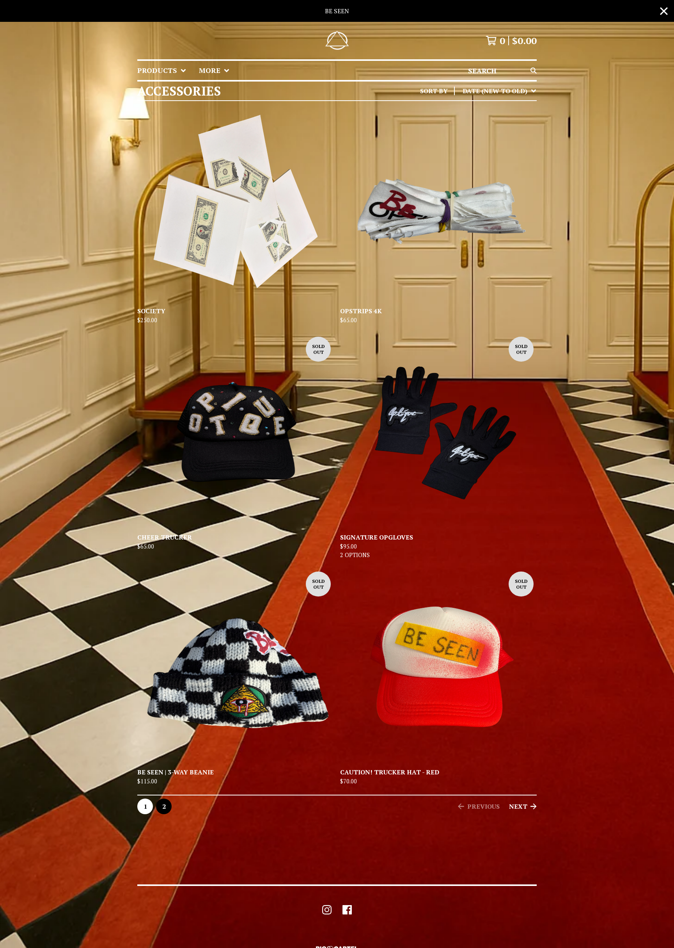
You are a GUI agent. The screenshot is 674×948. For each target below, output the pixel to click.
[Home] (337, 40)
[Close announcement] (664, 11)
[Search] (533, 70)
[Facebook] (347, 910)
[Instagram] (327, 910)
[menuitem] (161, 70)
